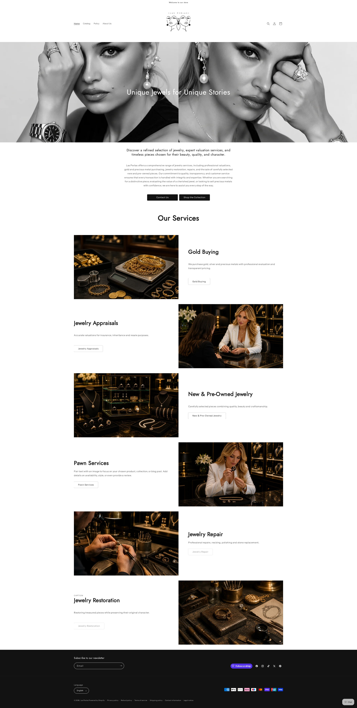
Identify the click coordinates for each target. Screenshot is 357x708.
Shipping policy (156, 700)
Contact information (173, 700)
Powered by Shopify (97, 700)
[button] (268, 24)
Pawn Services (86, 484)
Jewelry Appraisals (88, 348)
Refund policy (126, 700)
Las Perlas (85, 700)
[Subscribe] (121, 665)
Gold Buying (199, 281)
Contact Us (162, 197)
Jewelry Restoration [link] (89, 626)
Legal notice (188, 700)
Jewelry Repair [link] (200, 552)
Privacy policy (113, 700)
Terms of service (140, 700)
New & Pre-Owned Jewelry (207, 415)
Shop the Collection (194, 197)
